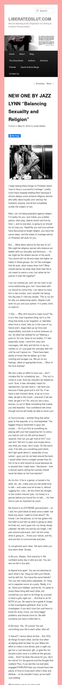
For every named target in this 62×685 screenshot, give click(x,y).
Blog (32, 53)
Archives (44, 60)
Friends (12, 67)
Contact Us (14, 73)
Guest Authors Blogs (30, 67)
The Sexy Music (16, 60)
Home (12, 53)
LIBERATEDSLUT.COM (29, 19)
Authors (31, 60)
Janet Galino (39, 125)
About (22, 53)
